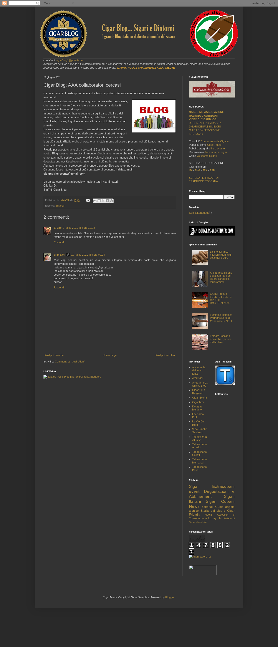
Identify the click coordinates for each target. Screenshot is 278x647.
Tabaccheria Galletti (199, 453)
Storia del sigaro (213, 510)
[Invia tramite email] (95, 201)
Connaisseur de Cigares (215, 141)
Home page (110, 355)
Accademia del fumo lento (198, 370)
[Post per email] (88, 200)
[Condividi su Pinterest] (111, 201)
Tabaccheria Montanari (199, 461)
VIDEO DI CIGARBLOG (202, 119)
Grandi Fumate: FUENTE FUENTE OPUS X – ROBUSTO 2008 (221, 298)
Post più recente (54, 355)
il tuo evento (217, 148)
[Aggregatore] (200, 556)
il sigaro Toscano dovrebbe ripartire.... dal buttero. (222, 339)
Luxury (212, 518)
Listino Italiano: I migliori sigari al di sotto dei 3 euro (221, 255)
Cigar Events (199, 397)
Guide (219, 506)
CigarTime (198, 402)
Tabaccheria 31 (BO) (199, 438)
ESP (212, 170)
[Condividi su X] (103, 201)
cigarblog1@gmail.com (69, 60)
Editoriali (60, 205)
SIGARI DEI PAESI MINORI (205, 126)
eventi (194, 491)
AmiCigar (197, 378)
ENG (197, 170)
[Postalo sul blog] (99, 201)
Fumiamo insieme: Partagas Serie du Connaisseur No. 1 (221, 318)
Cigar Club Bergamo (198, 392)
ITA (190, 170)
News (194, 506)
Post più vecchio (165, 355)
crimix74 (59, 254)
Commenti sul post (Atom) (70, 361)
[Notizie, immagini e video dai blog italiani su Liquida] (203, 574)
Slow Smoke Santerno (199, 431)
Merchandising (200, 522)
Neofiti (208, 514)
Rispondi (59, 242)
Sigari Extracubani (212, 486)
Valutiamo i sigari (207, 155)
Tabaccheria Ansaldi (199, 446)
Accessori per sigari (216, 152)
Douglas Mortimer (197, 408)
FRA (205, 170)
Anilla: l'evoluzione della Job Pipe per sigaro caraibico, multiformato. (221, 277)
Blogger (169, 597)
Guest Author (214, 144)
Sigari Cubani (220, 501)
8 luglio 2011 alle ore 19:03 (79, 227)
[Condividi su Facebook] (107, 201)
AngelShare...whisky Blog (200, 384)
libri (220, 518)
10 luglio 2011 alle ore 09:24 (88, 254)
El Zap (57, 227)
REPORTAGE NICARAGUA (205, 123)
